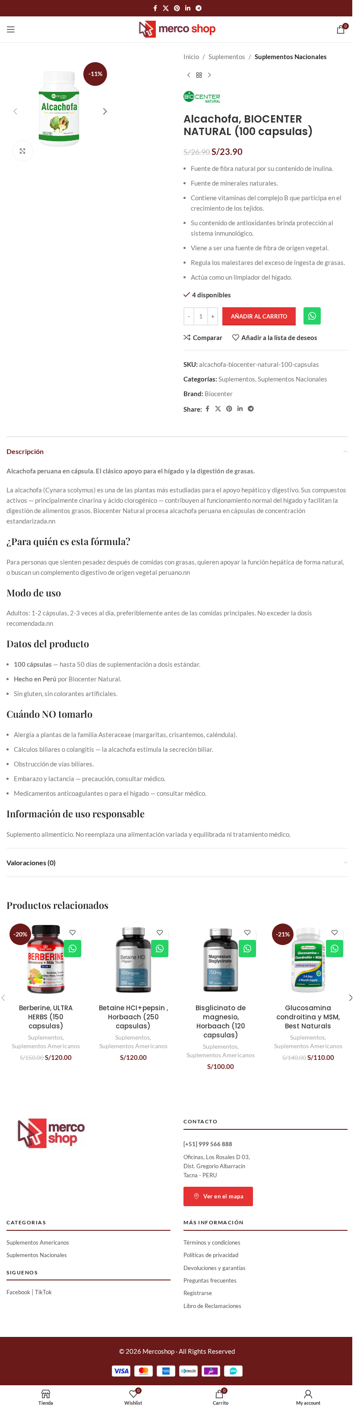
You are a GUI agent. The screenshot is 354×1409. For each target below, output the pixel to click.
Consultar (72, 948)
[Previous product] (188, 75)
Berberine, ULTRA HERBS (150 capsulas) (46, 1017)
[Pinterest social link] (177, 8)
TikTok (43, 1292)
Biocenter (219, 393)
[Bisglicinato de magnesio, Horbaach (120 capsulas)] (220, 959)
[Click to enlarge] (22, 151)
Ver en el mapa (223, 1196)
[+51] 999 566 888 (207, 1144)
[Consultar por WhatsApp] (312, 316)
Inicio (191, 56)
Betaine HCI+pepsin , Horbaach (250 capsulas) (133, 1017)
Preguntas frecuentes (210, 1280)
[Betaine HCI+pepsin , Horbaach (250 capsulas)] (133, 959)
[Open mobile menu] (10, 29)
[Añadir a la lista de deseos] (72, 932)
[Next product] (209, 75)
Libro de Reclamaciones (212, 1305)
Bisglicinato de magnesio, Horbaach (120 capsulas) (221, 1021)
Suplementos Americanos (46, 1046)
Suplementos (227, 56)
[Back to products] (199, 75)
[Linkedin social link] (188, 8)
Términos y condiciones (211, 1242)
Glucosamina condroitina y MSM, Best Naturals (308, 1017)
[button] (15, 111)
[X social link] (165, 8)
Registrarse (197, 1292)
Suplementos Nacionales (291, 56)
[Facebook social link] (155, 8)
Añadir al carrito (259, 316)
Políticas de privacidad (210, 1254)
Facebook (18, 1292)
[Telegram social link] (198, 8)
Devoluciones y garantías (214, 1267)
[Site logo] (177, 28)
